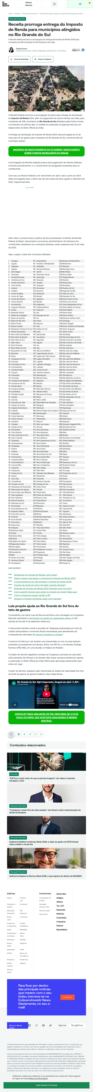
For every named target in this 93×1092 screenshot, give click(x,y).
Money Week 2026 (15, 1027)
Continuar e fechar (46, 1085)
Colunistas (61, 918)
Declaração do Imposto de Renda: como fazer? (35, 575)
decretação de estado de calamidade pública (50, 618)
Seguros (23, 963)
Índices (59, 925)
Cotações (61, 921)
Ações (9, 898)
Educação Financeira (30, 14)
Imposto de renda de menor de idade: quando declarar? (40, 585)
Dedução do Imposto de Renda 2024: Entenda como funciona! (42, 588)
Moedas (23, 940)
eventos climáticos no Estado (48, 634)
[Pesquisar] (54, 4)
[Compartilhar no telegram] (30, 734)
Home (10, 14)
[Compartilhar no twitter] (35, 734)
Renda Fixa (24, 960)
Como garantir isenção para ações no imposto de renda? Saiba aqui (45, 592)
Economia (23, 904)
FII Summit (23, 917)
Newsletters (61, 929)
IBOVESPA (23, 930)
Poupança (10, 960)
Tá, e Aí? (60, 906)
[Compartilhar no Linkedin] (18, 734)
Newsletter (11, 950)
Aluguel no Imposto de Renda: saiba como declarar (37, 599)
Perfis (22, 950)
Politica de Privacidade (38, 1078)
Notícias (17, 14)
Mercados (10, 940)
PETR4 (9, 953)
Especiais (60, 910)
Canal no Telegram (44, 59)
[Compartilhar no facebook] (24, 734)
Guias (9, 930)
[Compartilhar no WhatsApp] (41, 734)
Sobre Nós (61, 894)
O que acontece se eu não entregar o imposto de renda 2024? (43, 582)
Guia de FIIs (43, 914)
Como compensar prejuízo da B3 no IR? (32, 595)
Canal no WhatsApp (21, 59)
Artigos (59, 898)
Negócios (23, 943)
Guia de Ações (44, 911)
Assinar (67, 997)
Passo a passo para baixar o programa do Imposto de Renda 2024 (45, 578)
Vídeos (59, 902)
